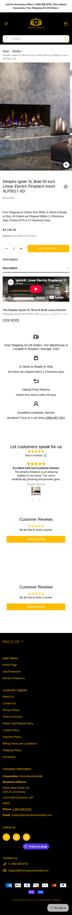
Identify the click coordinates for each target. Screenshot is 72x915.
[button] (36, 39)
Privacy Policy (11, 710)
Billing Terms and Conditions (20, 743)
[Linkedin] (26, 837)
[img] (36, 451)
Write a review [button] (36, 539)
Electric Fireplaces (14, 678)
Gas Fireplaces (12, 671)
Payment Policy (12, 736)
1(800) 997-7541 (55, 417)
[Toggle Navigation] (6, 23)
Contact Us (9, 703)
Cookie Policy (11, 730)
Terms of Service (12, 716)
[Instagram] (16, 837)
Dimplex (16, 51)
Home (6, 51)
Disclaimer (9, 757)
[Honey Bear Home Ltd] (36, 23)
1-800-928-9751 (22, 809)
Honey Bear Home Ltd (25, 899)
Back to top (11, 641)
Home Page (10, 664)
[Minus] (6, 248)
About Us (8, 696)
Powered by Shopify (50, 899)
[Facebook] (6, 837)
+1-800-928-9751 (18, 863)
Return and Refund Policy (18, 723)
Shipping (7, 235)
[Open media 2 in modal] (36, 116)
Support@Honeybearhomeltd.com (28, 870)
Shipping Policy (12, 750)
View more (11, 320)
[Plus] (21, 248)
